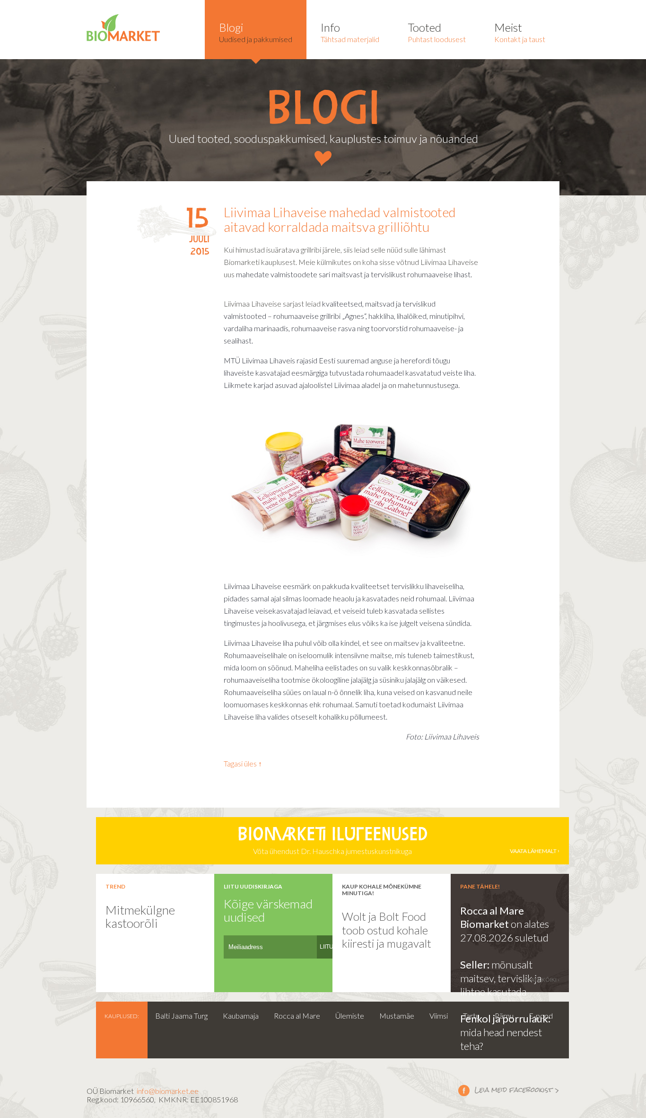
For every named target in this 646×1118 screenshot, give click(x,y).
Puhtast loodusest (437, 32)
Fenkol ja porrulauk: (505, 1018)
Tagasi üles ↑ (243, 763)
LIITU (326, 946)
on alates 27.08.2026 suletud (504, 930)
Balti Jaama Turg (181, 1015)
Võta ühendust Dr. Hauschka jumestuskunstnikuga (397, 841)
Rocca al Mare (297, 1015)
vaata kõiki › (541, 979)
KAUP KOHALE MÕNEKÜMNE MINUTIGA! (381, 889)
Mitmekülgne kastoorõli (140, 916)
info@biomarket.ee (168, 1090)
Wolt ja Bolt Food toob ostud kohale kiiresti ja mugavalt (386, 929)
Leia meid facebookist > (508, 1090)
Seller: (475, 964)
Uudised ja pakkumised (255, 32)
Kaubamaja (241, 1015)
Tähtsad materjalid (350, 32)
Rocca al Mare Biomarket (492, 917)
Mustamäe (396, 1015)
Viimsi (438, 1015)
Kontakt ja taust (519, 32)
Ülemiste (349, 1015)
